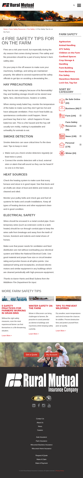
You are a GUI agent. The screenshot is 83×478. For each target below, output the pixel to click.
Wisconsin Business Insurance (41, 445)
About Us (40, 422)
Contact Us (40, 419)
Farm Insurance (41, 441)
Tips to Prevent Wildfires (66, 307)
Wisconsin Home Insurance (41, 448)
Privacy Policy (60, 470)
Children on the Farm (69, 53)
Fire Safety (64, 75)
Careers (40, 430)
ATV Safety (64, 49)
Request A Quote (42, 455)
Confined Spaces (67, 56)
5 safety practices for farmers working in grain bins (14, 309)
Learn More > (7, 335)
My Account (51, 354)
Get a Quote (31, 354)
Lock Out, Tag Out (68, 83)
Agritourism (65, 41)
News (40, 426)
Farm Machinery (67, 71)
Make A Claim (41, 459)
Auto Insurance (41, 437)
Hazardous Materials (69, 79)
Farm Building (66, 68)
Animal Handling (67, 45)
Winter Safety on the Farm (40, 307)
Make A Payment (41, 463)
